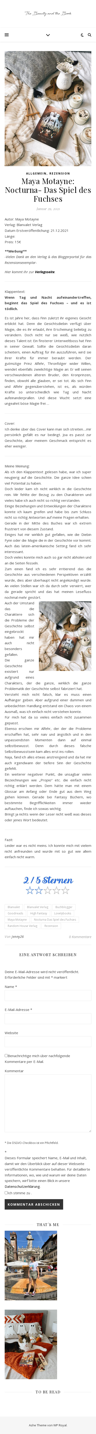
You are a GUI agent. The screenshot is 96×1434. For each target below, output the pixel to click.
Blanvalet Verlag (37, 907)
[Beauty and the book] (48, 14)
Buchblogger (63, 907)
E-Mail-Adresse (18, 1009)
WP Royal (60, 1425)
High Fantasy (38, 913)
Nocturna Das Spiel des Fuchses (55, 920)
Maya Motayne (17, 920)
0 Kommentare (80, 936)
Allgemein (36, 173)
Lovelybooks (62, 913)
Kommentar (14, 1070)
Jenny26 (18, 936)
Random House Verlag (22, 926)
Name (11, 986)
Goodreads (15, 913)
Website (11, 1032)
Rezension (59, 173)
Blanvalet (14, 907)
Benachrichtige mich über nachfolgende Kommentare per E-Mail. (37, 1058)
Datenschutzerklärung (22, 1186)
